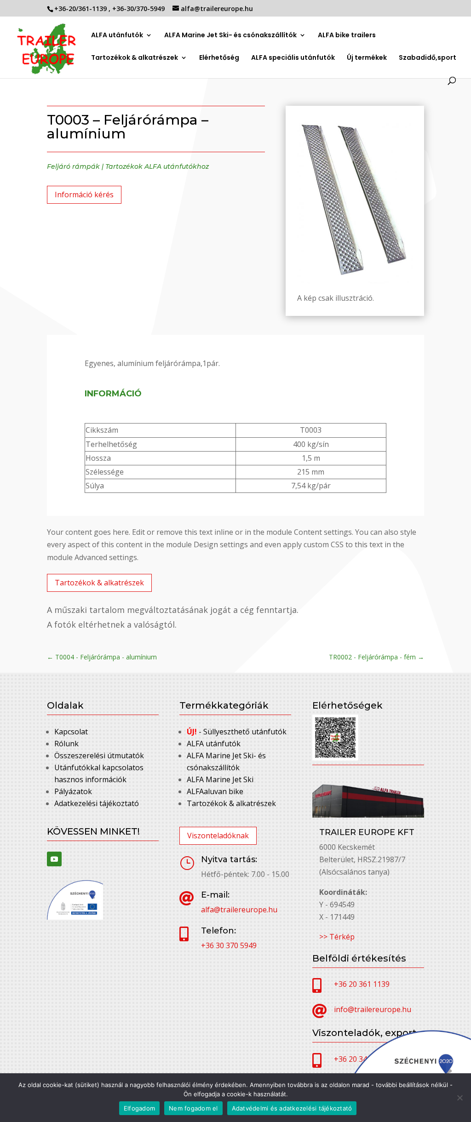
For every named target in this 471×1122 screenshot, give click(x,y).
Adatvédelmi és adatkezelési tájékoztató (292, 1108)
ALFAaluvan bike (215, 791)
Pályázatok (73, 791)
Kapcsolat (71, 732)
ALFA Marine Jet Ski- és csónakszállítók (230, 36)
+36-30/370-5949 (139, 8)
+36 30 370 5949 (229, 945)
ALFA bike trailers (347, 36)
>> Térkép (337, 937)
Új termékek (367, 58)
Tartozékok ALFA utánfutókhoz (157, 166)
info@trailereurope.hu (372, 1009)
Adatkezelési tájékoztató (96, 803)
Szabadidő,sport (427, 58)
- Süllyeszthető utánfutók (237, 732)
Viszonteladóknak (218, 835)
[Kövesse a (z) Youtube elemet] (54, 859)
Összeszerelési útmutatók (99, 755)
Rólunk (66, 743)
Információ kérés (84, 194)
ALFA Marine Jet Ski (220, 779)
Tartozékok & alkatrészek (134, 57)
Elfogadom (139, 1108)
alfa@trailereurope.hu (239, 909)
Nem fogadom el (193, 1108)
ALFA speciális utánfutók (293, 58)
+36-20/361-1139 (81, 8)
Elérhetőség (219, 58)
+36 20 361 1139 (362, 984)
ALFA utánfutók (117, 36)
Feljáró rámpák (73, 166)
